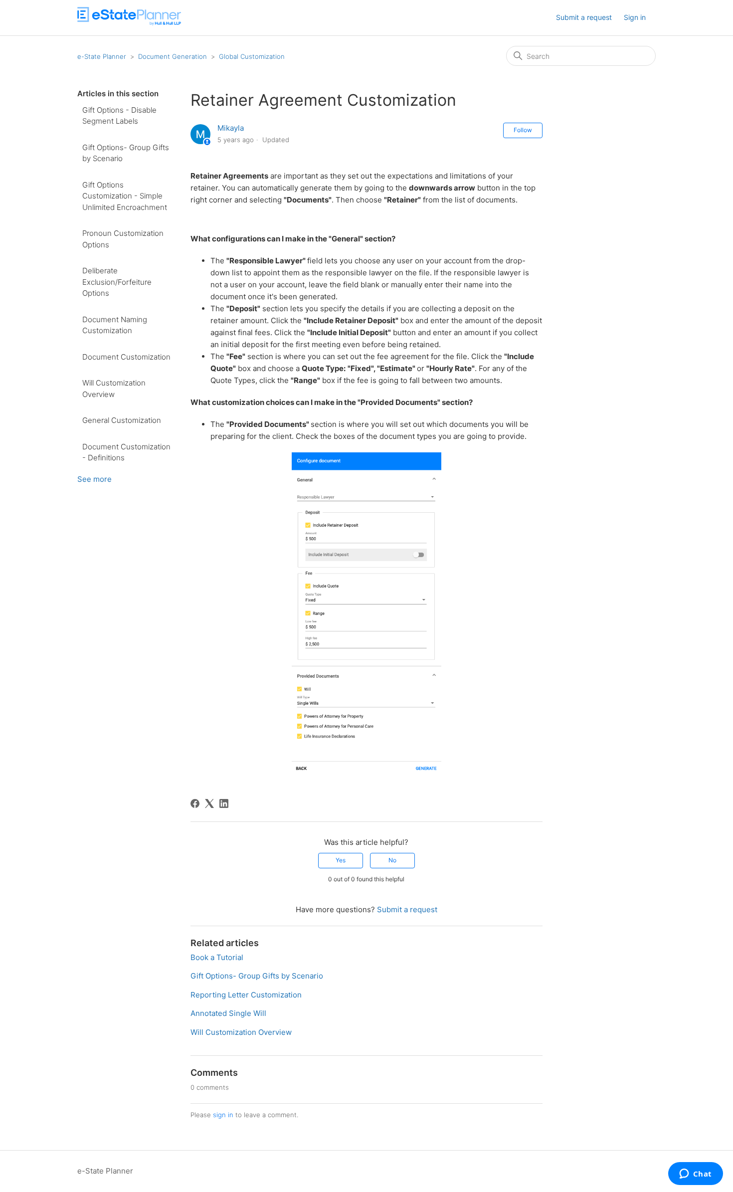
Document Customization (126, 357)
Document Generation (172, 56)
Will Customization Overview (114, 388)
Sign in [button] (635, 17)
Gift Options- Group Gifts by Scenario (125, 153)
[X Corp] (209, 803)
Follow (523, 130)
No (392, 860)
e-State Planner (101, 56)
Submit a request (584, 17)
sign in (223, 1115)
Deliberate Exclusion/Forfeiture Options (117, 282)
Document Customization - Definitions (126, 452)
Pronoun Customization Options (123, 238)
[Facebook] (194, 803)
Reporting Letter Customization (246, 994)
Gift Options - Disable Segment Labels (119, 115)
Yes (341, 860)
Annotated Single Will (228, 1013)
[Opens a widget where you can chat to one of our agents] (695, 1174)
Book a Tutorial (216, 957)
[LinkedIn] (223, 803)
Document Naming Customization (114, 325)
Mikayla (230, 128)
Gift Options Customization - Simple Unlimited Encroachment (124, 196)
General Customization (121, 420)
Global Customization (252, 56)
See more (94, 479)
